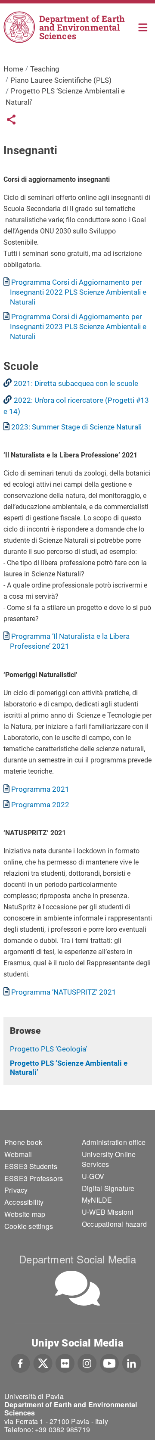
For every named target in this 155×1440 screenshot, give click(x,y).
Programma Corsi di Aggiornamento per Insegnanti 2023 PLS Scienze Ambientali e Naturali (78, 326)
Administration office (114, 1142)
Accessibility (24, 1202)
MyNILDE (97, 1200)
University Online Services (109, 1159)
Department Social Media (77, 1258)
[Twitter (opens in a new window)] (43, 1362)
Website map (24, 1214)
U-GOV (93, 1176)
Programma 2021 (40, 789)
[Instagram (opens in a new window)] (87, 1362)
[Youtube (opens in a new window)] (109, 1362)
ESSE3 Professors (33, 1178)
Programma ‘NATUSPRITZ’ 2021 (63, 992)
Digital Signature (108, 1188)
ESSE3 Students (30, 1166)
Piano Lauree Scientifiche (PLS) (61, 80)
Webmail (18, 1154)
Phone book (23, 1142)
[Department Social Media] (77, 1288)
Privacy (16, 1190)
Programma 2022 (40, 804)
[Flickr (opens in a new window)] (65, 1362)
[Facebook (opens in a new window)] (20, 1362)
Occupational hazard (114, 1224)
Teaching (44, 69)
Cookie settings (28, 1226)
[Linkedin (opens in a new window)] (131, 1362)
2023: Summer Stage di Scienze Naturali (76, 427)
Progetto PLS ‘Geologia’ (48, 1049)
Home (143, 26)
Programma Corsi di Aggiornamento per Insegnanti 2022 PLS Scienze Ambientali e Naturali (78, 292)
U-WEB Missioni (107, 1212)
